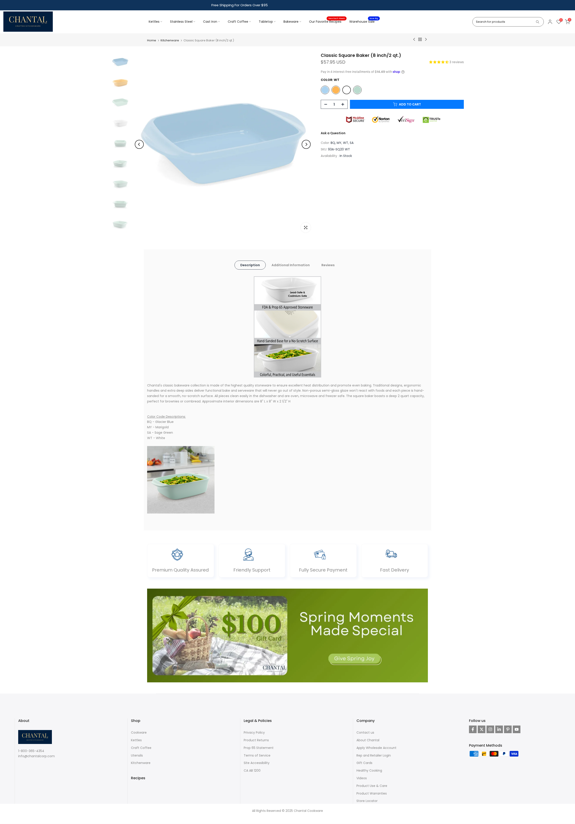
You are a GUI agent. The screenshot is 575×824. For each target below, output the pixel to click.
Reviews (328, 265)
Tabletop (266, 21)
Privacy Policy (254, 732)
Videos (361, 778)
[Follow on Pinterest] (508, 729)
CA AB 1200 (252, 770)
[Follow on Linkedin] (499, 729)
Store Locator (367, 801)
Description (250, 265)
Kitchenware (170, 40)
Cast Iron (210, 21)
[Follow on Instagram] (490, 729)
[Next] (306, 144)
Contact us (365, 732)
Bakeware (291, 21)
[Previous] (139, 144)
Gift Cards (364, 763)
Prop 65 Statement (259, 747)
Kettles (154, 21)
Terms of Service (257, 755)
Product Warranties (371, 793)
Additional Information (291, 265)
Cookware (139, 732)
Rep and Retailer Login (373, 755)
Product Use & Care (371, 785)
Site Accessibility (257, 763)
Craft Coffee (238, 21)
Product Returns (256, 740)
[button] (439, 62)
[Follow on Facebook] (473, 729)
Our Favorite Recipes (327, 21)
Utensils (137, 755)
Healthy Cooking (369, 770)
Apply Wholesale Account (376, 747)
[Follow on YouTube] (516, 729)
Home (151, 40)
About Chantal (367, 740)
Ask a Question (333, 133)
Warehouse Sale (363, 21)
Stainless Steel (181, 21)
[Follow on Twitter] (481, 729)
